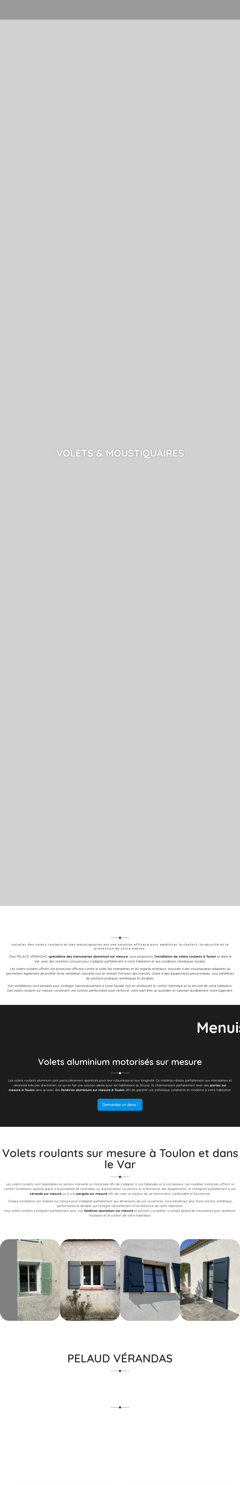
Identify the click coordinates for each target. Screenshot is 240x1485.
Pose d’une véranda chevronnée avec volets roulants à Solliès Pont (64, 1477)
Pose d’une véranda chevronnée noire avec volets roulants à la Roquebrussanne (76, 1464)
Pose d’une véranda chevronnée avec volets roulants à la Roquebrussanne (71, 1450)
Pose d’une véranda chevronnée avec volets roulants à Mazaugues (64, 1437)
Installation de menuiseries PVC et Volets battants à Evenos (144, 1423)
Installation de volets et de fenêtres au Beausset (49, 1423)
